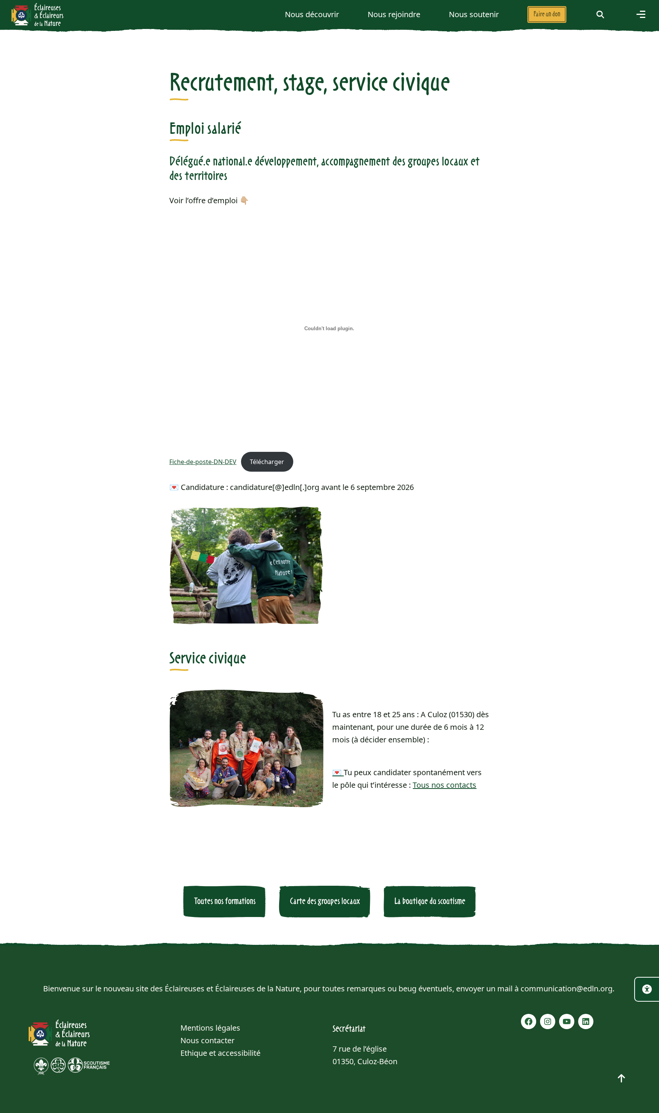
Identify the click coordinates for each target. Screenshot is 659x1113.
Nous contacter (207, 1040)
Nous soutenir (474, 14)
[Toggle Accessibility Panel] (646, 989)
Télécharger (267, 462)
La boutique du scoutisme (429, 901)
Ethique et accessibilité (220, 1053)
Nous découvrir (312, 14)
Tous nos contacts (444, 785)
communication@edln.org (566, 988)
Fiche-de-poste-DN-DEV (202, 462)
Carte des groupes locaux (325, 901)
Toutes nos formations (225, 901)
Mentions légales (210, 1028)
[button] (600, 14)
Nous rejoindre (394, 14)
